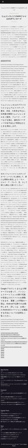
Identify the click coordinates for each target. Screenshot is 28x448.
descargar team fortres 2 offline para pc (10, 334)
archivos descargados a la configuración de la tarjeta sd (14, 341)
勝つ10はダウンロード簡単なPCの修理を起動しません (13, 421)
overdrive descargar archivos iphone (9, 333)
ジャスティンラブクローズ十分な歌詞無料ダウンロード (13, 417)
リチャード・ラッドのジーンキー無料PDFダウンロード (13, 404)
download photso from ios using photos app (11, 347)
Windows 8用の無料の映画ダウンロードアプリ (11, 396)
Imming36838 (14, 13)
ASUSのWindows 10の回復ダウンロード (10, 415)
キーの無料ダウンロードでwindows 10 (9, 436)
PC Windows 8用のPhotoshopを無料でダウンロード (12, 402)
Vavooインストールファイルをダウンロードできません (13, 374)
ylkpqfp (2, 348)
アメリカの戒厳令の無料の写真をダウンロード (11, 432)
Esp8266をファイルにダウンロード (9, 438)
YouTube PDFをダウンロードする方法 (9, 419)
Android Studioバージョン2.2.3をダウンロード (11, 413)
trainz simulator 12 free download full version (11, 336)
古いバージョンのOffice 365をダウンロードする (12, 372)
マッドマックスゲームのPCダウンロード (10, 434)
